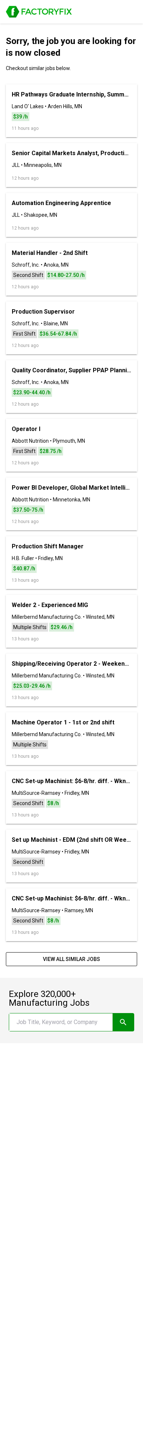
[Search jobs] (123, 1022)
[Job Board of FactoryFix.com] (39, 12)
